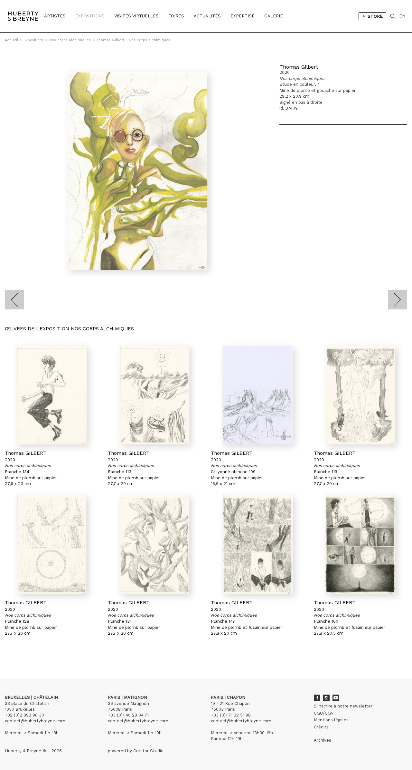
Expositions (90, 16)
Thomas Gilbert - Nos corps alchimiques (133, 40)
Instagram (326, 698)
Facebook (317, 698)
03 (23, 648)
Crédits (321, 727)
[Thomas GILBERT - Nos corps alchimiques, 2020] (51, 395)
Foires (176, 16)
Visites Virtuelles (136, 16)
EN (402, 16)
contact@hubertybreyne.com (35, 720)
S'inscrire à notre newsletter (343, 706)
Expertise (242, 16)
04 (29, 648)
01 (11, 648)
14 (49, 648)
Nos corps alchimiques (70, 40)
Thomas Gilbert (298, 67)
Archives (322, 740)
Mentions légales (331, 719)
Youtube (335, 698)
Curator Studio (148, 750)
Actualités (207, 16)
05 (36, 648)
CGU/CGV (323, 713)
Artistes (55, 16)
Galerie (273, 16)
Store (375, 16)
